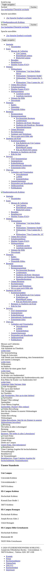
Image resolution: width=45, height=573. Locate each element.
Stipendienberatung (23, 127)
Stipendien (15, 107)
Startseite (9, 44)
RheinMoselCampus (24, 56)
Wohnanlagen (16, 69)
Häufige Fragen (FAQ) (20, 65)
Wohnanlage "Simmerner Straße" (29, 76)
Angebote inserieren (24, 96)
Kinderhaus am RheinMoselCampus (24, 146)
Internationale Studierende (21, 165)
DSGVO (9, 565)
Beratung (9, 112)
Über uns (9, 170)
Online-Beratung (17, 129)
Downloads (15, 100)
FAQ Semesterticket (19, 159)
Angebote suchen (23, 94)
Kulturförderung (17, 163)
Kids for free (16, 154)
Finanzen (9, 103)
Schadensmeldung (18, 87)
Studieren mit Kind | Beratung (28, 123)
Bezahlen (14, 60)
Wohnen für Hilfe (18, 98)
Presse (8, 559)
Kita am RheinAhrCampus (26, 150)
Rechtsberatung (17, 132)
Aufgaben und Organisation (22, 172)
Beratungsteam (17, 114)
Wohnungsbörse (17, 91)
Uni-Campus (21, 53)
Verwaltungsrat (22, 174)
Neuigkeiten (16, 47)
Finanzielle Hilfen (18, 109)
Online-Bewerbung (18, 85)
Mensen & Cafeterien (19, 51)
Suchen (4, 7)
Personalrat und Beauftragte (22, 183)
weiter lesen (5, 351)
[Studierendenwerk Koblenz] (13, 22)
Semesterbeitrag (22, 179)
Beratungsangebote (18, 116)
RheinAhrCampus (23, 58)
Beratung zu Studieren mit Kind (23, 152)
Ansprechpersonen (18, 181)
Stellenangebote (17, 186)
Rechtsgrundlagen (13, 561)
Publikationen (16, 188)
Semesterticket (16, 161)
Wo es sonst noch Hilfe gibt (22, 136)
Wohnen (9, 67)
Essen (8, 49)
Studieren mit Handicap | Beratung (29, 125)
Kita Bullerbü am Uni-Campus (28, 143)
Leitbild (19, 177)
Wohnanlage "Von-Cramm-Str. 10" (30, 82)
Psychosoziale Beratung (25, 118)
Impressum (10, 570)
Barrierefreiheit (12, 568)
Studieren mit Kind (13, 138)
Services (9, 156)
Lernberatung (21, 121)
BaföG (13, 105)
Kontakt (9, 556)
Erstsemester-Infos (18, 168)
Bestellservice (16, 62)
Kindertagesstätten (18, 141)
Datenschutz (11, 563)
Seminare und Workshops (21, 134)
